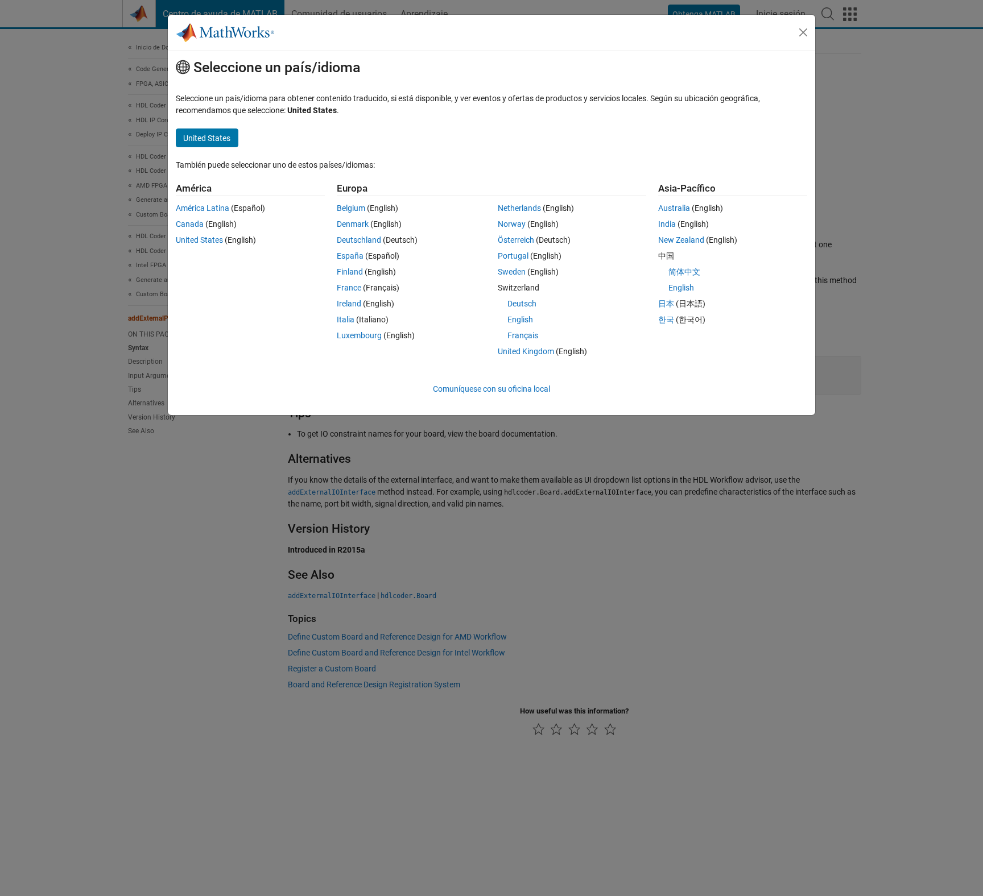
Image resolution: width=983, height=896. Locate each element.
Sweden (512, 271)
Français (522, 335)
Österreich (516, 239)
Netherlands (519, 208)
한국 (666, 319)
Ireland (349, 303)
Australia (674, 208)
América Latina (202, 208)
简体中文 (684, 271)
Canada (190, 224)
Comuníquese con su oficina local (491, 388)
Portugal (513, 255)
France (349, 287)
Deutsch (521, 303)
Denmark (353, 224)
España (350, 255)
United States (199, 239)
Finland (350, 271)
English (520, 319)
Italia (345, 319)
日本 (666, 303)
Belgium (351, 208)
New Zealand (681, 239)
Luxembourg (359, 335)
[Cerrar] (803, 32)
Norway (512, 224)
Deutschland (359, 239)
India (667, 224)
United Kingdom (526, 351)
